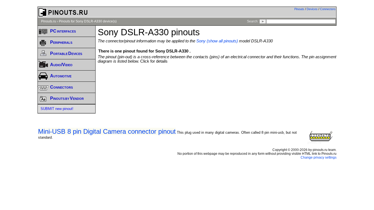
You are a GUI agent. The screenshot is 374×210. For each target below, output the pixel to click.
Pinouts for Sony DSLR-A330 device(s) (88, 21)
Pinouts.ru (48, 21)
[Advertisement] (217, 78)
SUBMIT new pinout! (57, 109)
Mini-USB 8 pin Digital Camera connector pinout (107, 131)
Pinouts (299, 9)
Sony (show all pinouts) (217, 41)
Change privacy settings (318, 157)
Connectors (328, 9)
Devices (312, 9)
